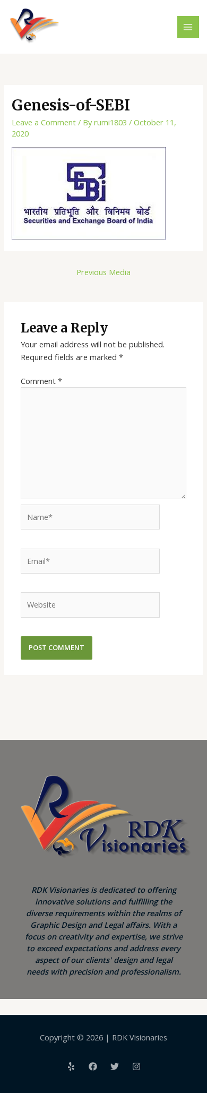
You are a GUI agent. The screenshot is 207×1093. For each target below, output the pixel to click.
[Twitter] (114, 1066)
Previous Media (103, 272)
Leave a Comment (44, 122)
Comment (41, 380)
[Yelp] (71, 1066)
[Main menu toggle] (188, 27)
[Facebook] (93, 1066)
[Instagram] (136, 1066)
